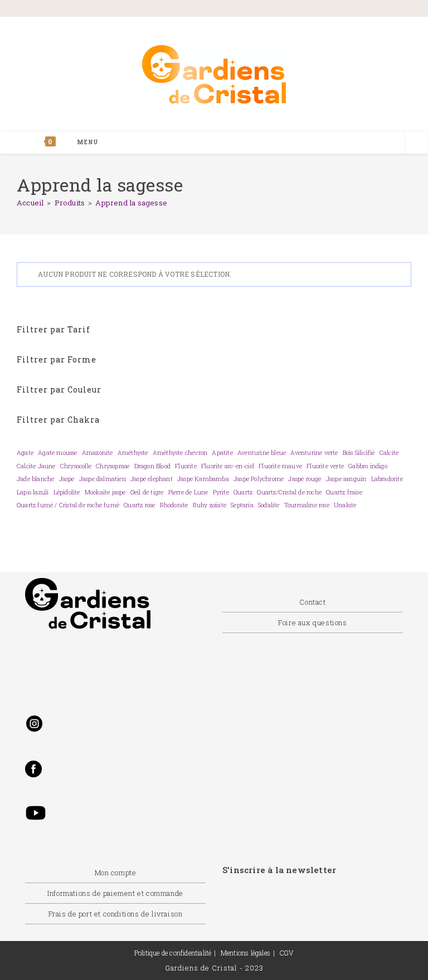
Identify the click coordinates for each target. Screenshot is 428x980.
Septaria (242, 505)
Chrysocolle (75, 466)
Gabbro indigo (367, 466)
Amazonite (97, 453)
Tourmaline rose (306, 505)
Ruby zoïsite (209, 505)
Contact (312, 602)
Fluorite (186, 466)
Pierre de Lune (188, 492)
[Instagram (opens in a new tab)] (357, 9)
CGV (287, 952)
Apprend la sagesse (131, 203)
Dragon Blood (152, 466)
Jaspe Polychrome (259, 479)
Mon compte (116, 873)
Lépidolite (67, 492)
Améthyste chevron (180, 453)
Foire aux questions (312, 623)
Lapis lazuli (32, 492)
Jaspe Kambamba (203, 479)
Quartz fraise (344, 492)
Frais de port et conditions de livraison (115, 914)
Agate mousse (57, 453)
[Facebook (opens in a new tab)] (307, 9)
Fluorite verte (325, 466)
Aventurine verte (314, 453)
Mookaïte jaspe (105, 492)
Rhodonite (174, 505)
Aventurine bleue (261, 453)
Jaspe (67, 479)
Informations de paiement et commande (115, 893)
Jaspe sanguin (346, 479)
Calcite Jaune (36, 466)
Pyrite (221, 492)
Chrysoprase (112, 466)
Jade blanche (35, 479)
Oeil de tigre (147, 492)
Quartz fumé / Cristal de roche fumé (68, 505)
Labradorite (387, 479)
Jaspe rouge (304, 479)
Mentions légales (245, 952)
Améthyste (133, 453)
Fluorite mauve (280, 466)
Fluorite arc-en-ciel (227, 466)
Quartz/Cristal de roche (289, 492)
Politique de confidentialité (173, 952)
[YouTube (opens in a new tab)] (396, 9)
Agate (25, 453)
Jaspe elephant (151, 479)
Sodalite (269, 505)
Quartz (243, 492)
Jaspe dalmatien (102, 479)
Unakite (345, 505)
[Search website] (416, 144)
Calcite (389, 453)
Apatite (222, 453)
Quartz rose (139, 505)
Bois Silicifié (359, 453)
